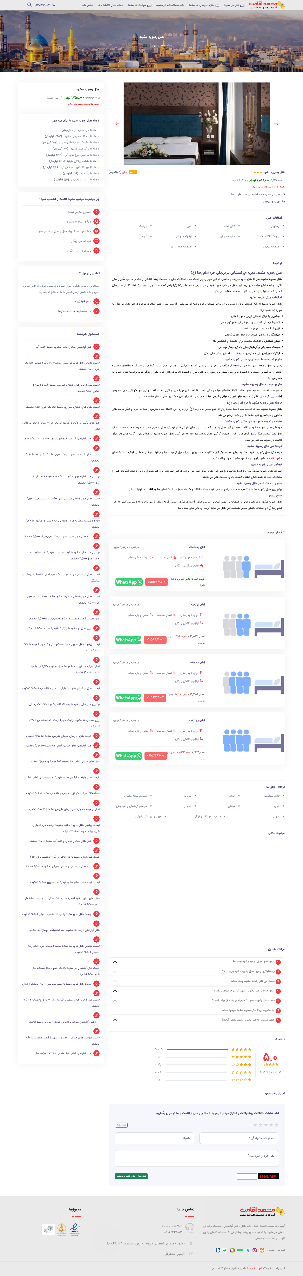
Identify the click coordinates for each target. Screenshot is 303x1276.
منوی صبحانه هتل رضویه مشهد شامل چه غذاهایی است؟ (243, 991)
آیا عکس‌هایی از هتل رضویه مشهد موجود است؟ (248, 1010)
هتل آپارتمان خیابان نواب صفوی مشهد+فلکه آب (63, 347)
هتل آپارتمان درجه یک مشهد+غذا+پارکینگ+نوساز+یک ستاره (64, 930)
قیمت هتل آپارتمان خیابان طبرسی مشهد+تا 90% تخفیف (58, 736)
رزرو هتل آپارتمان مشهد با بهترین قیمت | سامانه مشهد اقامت (64, 1022)
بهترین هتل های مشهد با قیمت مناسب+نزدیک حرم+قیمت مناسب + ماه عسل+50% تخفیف (61, 555)
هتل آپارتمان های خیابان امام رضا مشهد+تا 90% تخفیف (58, 746)
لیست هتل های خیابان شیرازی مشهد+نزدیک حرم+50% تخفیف (63, 407)
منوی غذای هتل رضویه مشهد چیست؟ (254, 962)
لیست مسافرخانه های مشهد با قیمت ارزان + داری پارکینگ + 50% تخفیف (61, 1003)
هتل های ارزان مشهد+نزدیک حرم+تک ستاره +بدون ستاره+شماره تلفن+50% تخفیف (62, 901)
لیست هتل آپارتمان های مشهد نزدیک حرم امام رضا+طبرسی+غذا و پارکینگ (61, 577)
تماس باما (87, 5)
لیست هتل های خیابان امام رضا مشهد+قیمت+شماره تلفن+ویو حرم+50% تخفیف (63, 599)
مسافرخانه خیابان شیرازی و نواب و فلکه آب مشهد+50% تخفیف (63, 793)
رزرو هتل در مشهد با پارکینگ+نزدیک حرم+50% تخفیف (59, 628)
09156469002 (83, 302)
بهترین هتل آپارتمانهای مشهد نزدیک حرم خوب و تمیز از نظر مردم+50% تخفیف (65, 479)
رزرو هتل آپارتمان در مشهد (204, 5)
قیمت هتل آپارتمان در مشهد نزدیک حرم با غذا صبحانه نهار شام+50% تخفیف (66, 971)
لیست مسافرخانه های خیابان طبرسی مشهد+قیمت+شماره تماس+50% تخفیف (66, 388)
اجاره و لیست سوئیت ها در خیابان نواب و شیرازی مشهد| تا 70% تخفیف (63, 524)
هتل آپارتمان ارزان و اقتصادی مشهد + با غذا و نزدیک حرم (58, 439)
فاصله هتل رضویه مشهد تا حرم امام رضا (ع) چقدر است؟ (243, 1000)
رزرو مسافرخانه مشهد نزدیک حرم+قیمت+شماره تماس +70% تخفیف (64, 723)
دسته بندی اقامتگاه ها (110, 5)
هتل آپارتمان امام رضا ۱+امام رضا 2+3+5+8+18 (63, 1053)
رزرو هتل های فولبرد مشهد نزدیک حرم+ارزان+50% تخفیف (57, 536)
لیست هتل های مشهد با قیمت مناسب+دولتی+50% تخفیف (56, 914)
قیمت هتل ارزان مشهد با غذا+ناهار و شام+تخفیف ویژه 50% (65, 857)
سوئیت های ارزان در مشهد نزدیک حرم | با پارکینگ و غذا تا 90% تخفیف (63, 457)
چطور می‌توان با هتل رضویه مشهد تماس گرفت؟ (248, 1020)
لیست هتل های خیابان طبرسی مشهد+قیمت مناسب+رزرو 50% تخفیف (63, 502)
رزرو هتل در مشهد (234, 5)
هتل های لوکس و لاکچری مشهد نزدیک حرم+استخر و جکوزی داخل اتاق (61, 426)
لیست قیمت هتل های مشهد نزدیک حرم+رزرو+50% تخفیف (65, 882)
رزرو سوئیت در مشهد (140, 5)
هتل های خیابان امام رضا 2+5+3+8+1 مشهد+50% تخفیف (65, 761)
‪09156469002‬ (41, 5)
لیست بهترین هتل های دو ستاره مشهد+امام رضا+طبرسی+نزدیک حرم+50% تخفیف (62, 366)
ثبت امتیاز (121, 1125)
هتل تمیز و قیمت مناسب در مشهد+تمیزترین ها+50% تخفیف (64, 619)
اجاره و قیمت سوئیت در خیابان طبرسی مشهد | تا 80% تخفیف (64, 809)
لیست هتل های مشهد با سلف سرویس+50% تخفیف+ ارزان (56, 984)
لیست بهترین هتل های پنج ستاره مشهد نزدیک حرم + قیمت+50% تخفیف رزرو (61, 647)
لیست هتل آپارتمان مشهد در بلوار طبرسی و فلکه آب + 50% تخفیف (61, 688)
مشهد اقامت (274, 458)
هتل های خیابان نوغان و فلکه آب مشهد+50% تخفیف (60, 841)
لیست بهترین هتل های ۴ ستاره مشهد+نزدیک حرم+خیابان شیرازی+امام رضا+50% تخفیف (66, 828)
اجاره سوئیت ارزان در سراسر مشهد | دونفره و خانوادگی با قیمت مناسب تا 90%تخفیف (64, 669)
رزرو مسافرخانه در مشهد (170, 5)
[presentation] (276, 123)
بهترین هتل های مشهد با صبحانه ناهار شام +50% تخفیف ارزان (63, 704)
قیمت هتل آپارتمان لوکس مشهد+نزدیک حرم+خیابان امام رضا (64, 777)
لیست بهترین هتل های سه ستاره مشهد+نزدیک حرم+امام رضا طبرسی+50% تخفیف (64, 949)
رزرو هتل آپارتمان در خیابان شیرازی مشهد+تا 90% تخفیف (58, 866)
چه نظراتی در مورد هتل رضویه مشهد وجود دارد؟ (248, 971)
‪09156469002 (173, 1232)
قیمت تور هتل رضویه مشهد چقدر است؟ (253, 981)
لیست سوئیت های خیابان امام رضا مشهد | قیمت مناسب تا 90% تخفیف (62, 1041)
